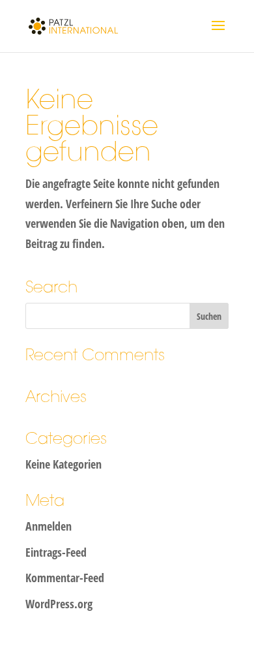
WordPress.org (58, 604)
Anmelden (48, 526)
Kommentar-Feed (64, 577)
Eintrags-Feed (56, 552)
